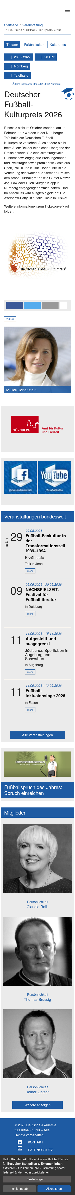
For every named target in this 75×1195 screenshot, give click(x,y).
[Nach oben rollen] (68, 1188)
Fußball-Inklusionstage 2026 (45, 692)
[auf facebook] (20, 1142)
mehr (30, 571)
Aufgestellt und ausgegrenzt (41, 640)
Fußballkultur (34, 44)
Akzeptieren (54, 1188)
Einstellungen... (37, 1179)
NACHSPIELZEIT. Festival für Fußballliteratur (42, 594)
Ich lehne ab (19, 1188)
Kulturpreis (58, 44)
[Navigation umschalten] (67, 10)
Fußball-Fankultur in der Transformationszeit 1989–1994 (45, 543)
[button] (14, 305)
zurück (10, 319)
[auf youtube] (20, 1148)
